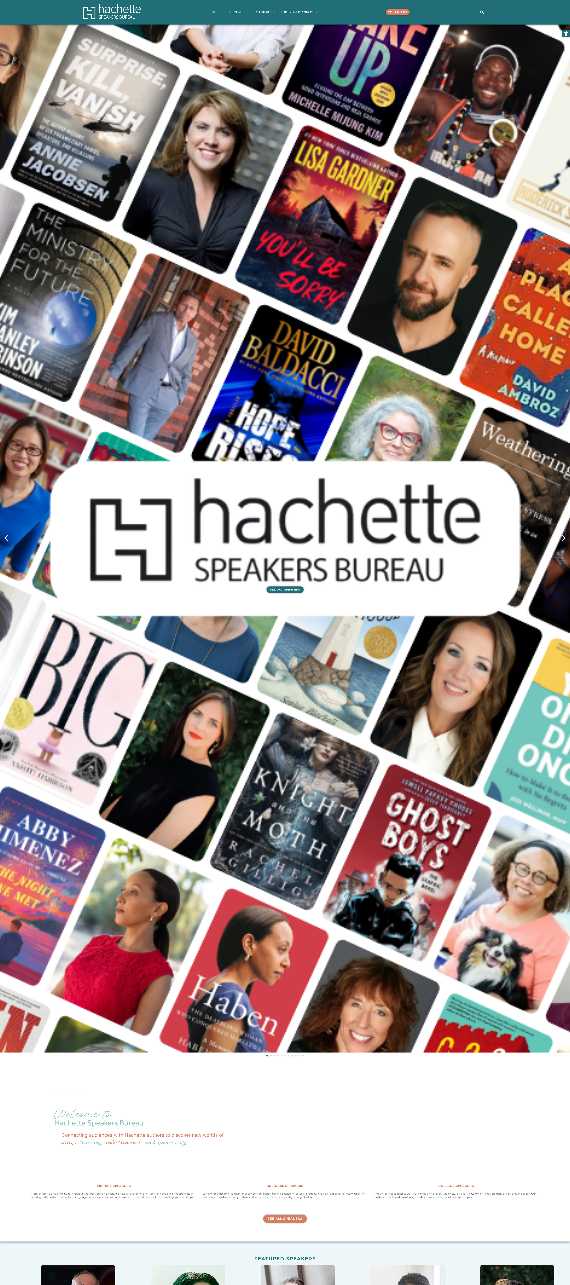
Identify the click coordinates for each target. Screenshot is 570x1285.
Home (215, 12)
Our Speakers (236, 12)
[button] (566, 33)
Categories (262, 12)
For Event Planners (297, 12)
